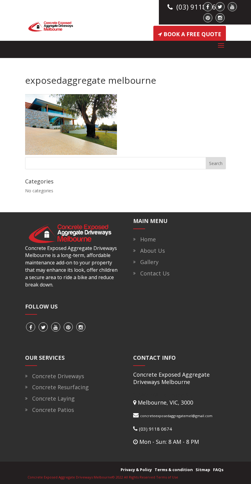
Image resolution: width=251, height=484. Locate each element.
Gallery (148, 262)
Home (146, 239)
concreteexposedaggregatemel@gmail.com (176, 415)
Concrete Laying (52, 398)
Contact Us (153, 273)
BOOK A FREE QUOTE (192, 34)
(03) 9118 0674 (155, 429)
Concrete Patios (51, 409)
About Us (151, 250)
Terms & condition (173, 469)
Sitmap (202, 469)
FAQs (217, 469)
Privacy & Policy (135, 469)
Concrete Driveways (56, 376)
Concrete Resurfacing (59, 387)
